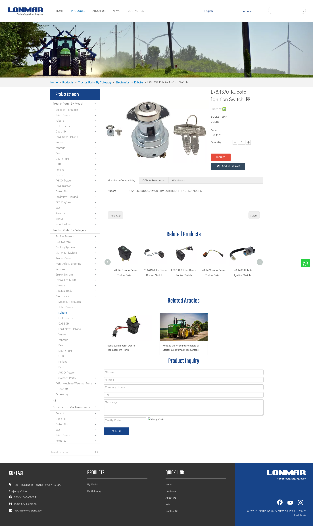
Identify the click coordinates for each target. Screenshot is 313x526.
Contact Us (172, 510)
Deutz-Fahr (62, 158)
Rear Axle (61, 269)
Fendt (59, 153)
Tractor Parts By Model (68, 103)
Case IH (61, 131)
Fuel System (63, 242)
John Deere (63, 115)
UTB (58, 164)
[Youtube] (290, 503)
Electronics (62, 296)
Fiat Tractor (63, 126)
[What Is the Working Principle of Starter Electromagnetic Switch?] (184, 327)
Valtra (59, 142)
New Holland (64, 224)
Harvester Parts (66, 378)
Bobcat (60, 413)
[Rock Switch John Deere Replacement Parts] (128, 327)
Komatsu (61, 213)
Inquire (220, 157)
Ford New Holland (67, 137)
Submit (116, 431)
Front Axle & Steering (68, 263)
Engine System (65, 236)
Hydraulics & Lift (66, 280)
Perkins (60, 169)
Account (247, 11)
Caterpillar (62, 191)
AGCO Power (64, 180)
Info (168, 504)
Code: (214, 130)
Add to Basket (231, 166)
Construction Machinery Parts (71, 407)
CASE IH (64, 323)
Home (169, 484)
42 (54, 400)
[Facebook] (280, 503)
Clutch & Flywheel (67, 252)
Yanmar (60, 148)
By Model (92, 484)
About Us (171, 497)
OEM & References (154, 180)
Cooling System (65, 247)
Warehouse (178, 180)
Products (171, 491)
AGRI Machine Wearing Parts (74, 383)
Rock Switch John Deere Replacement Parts (121, 347)
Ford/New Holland (67, 197)
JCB (58, 207)
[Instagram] (300, 503)
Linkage (60, 285)
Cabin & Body (64, 291)
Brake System (64, 274)
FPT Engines (63, 202)
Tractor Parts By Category (69, 230)
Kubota (60, 120)
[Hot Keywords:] (302, 10)
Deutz (59, 175)
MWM (59, 218)
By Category (94, 491)
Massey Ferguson (67, 109)
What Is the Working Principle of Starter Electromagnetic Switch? (180, 347)
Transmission (64, 258)
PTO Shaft (62, 389)
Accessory (62, 394)
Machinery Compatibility (121, 180)
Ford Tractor (63, 186)
